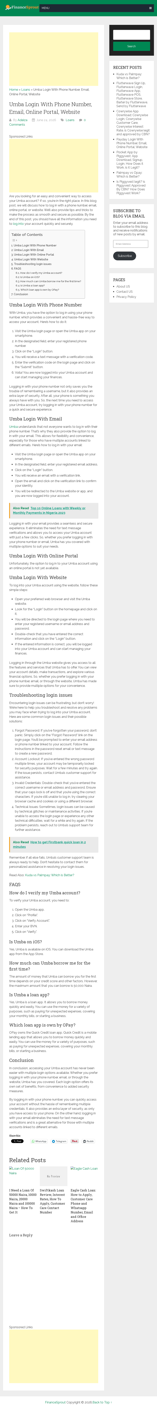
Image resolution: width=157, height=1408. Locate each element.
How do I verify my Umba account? (41, 272)
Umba (13, 427)
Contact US (124, 291)
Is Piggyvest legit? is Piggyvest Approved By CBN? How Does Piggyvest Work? (131, 187)
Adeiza (22, 120)
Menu (45, 8)
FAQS (17, 268)
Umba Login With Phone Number (35, 245)
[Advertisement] (53, 59)
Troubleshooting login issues (33, 264)
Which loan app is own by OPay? (39, 289)
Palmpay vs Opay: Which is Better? (129, 174)
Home (13, 89)
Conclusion (21, 294)
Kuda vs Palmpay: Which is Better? (49, 875)
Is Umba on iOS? (30, 277)
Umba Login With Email (29, 250)
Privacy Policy (126, 297)
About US (123, 286)
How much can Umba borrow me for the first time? (50, 281)
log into (18, 224)
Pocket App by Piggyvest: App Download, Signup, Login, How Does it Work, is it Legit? (129, 159)
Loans (25, 89)
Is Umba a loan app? (32, 285)
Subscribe (125, 256)
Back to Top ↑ (102, 1402)
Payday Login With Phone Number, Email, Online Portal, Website (131, 143)
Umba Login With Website (32, 259)
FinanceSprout (55, 1402)
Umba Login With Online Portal (35, 254)
